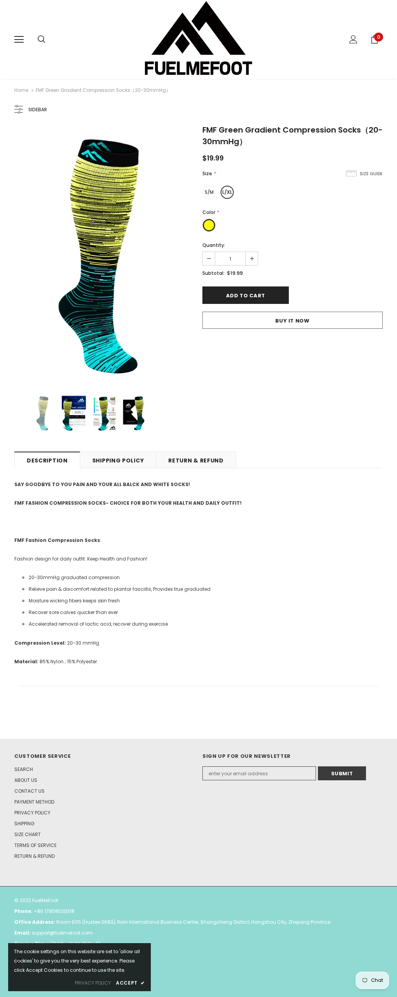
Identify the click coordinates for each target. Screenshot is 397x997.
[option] (104, 255)
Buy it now (292, 320)
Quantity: (213, 245)
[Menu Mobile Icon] (19, 39)
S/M (209, 192)
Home (21, 90)
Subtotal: (213, 273)
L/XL (227, 192)
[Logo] (198, 39)
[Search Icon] (41, 39)
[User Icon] (353, 39)
